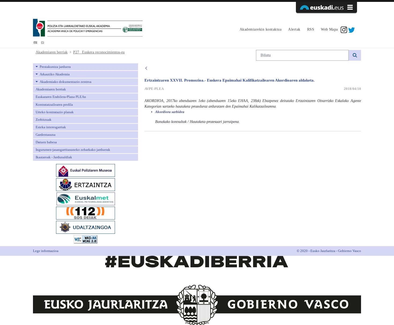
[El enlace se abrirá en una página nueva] (85, 170)
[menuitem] (260, 30)
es (42, 42)
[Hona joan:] (88, 28)
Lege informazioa (45, 251)
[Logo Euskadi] (326, 7)
